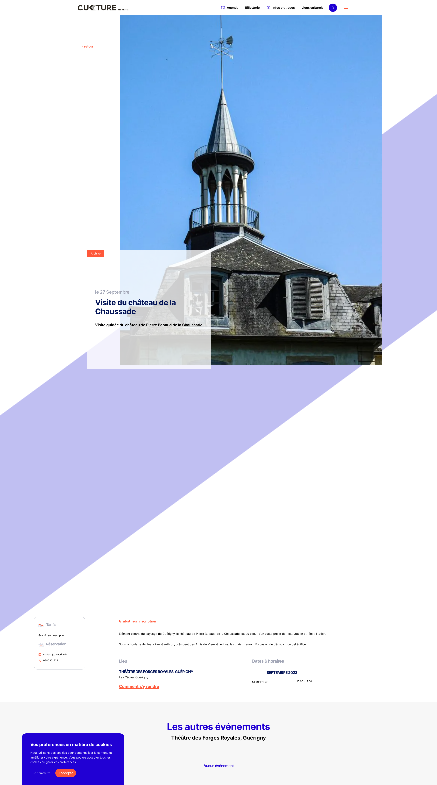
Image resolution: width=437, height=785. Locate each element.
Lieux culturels (312, 7)
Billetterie (252, 7)
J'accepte (65, 773)
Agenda (232, 7)
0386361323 (50, 660)
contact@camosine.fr (55, 654)
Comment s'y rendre (139, 686)
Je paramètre (41, 773)
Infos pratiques (283, 7)
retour (88, 46)
